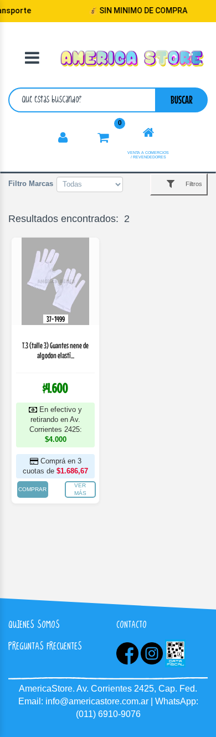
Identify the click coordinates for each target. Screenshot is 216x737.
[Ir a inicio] (148, 133)
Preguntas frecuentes (45, 646)
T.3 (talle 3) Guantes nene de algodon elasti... (55, 350)
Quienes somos (34, 624)
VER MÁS (80, 489)
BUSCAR (182, 99)
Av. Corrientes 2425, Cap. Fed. (136, 688)
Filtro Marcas (30, 183)
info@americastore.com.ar (96, 701)
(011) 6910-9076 (108, 714)
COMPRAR (32, 489)
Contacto (131, 624)
